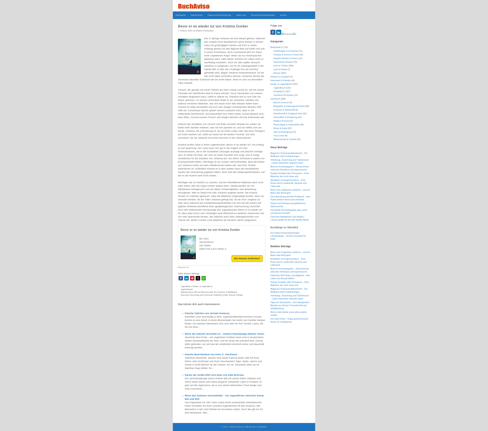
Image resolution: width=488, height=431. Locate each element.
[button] (181, 278)
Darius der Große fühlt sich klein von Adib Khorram (214, 375)
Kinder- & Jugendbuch (202, 286)
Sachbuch (275, 99)
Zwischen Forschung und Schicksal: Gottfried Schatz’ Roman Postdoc (212, 295)
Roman (276, 73)
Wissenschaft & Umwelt (284, 139)
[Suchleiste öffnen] (311, 15)
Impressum (197, 15)
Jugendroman (187, 289)
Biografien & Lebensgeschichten (289, 106)
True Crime (278, 136)
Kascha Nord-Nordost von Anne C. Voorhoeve (211, 354)
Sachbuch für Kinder (283, 95)
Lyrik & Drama (280, 69)
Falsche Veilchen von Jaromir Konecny (207, 313)
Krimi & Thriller (280, 66)
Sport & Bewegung (282, 132)
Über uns (241, 15)
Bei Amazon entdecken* (247, 258)
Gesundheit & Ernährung (285, 117)
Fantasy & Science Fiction (286, 55)
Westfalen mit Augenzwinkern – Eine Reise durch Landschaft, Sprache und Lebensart (288, 183)
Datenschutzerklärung (219, 15)
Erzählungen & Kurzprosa (285, 51)
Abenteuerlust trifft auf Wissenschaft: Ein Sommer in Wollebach (209, 292)
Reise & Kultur (280, 128)
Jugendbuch (186, 286)
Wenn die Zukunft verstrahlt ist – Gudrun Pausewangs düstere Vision (224, 334)
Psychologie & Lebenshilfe (286, 125)
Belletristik (275, 47)
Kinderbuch (279, 91)
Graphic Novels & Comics (285, 58)
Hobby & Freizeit (281, 121)
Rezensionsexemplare (263, 15)
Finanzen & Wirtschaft (284, 110)
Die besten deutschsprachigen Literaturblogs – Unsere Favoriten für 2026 (288, 236)
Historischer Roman (283, 62)
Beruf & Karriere (281, 102)
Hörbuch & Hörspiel (279, 77)
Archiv (283, 15)
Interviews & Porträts (280, 80)
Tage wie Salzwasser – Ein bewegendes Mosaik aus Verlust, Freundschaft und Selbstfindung (289, 305)
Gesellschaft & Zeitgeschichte (287, 113)
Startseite (180, 15)
